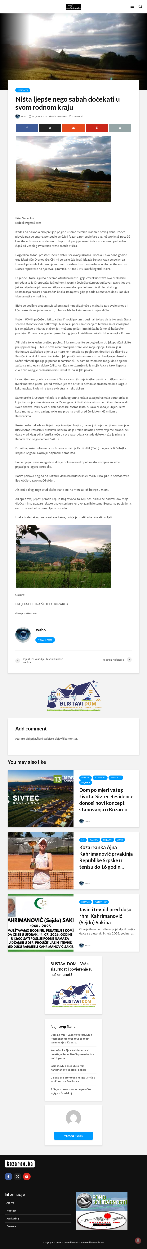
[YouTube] (27, 1176)
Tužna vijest (101, 902)
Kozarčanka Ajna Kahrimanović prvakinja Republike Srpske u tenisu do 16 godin (72, 1054)
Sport (120, 840)
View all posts (45, 640)
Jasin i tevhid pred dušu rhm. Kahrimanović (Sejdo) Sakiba (105, 915)
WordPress (98, 1242)
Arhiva (10, 1203)
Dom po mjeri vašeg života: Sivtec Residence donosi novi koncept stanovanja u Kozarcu (71, 1038)
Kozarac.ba (22, 90)
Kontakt (11, 1210)
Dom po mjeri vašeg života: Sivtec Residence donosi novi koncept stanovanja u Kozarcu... (106, 800)
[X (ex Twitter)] (17, 1176)
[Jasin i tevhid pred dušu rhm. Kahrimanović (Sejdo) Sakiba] (41, 922)
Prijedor (85, 782)
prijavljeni (36, 738)
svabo (24, 116)
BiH (83, 840)
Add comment (59, 116)
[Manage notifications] (138, 1240)
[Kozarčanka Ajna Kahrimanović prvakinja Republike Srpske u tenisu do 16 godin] (41, 860)
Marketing (116, 777)
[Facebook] (8, 1176)
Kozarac (85, 777)
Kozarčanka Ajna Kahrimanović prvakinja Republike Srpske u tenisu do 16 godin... (106, 857)
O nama (11, 1226)
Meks (77, 1242)
